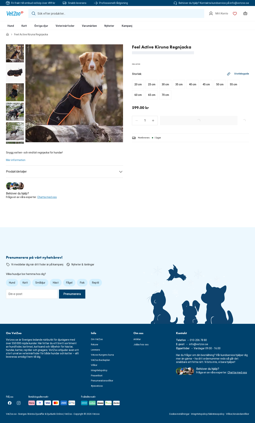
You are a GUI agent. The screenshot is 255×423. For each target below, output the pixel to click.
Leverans (95, 350)
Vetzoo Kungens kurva (102, 355)
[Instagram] (18, 403)
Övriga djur (41, 25)
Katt (24, 25)
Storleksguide (241, 73)
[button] (136, 120)
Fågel (69, 282)
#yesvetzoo (97, 386)
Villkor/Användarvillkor (237, 414)
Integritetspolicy (99, 370)
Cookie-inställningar (179, 414)
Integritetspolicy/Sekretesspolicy (207, 414)
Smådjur (40, 282)
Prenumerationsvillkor (102, 380)
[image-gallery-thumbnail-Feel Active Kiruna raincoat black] (15, 53)
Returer (94, 344)
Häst (56, 282)
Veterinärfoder (65, 25)
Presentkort (96, 375)
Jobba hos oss (141, 344)
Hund (10, 25)
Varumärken (89, 25)
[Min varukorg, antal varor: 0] (245, 13)
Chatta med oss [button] (47, 197)
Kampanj (127, 25)
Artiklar (137, 339)
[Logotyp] (15, 13)
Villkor (94, 365)
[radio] (138, 84)
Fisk (82, 282)
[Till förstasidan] (7, 34)
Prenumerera (72, 294)
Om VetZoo (97, 339)
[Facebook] (9, 403)
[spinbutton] (145, 120)
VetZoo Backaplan (100, 360)
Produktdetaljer (16, 171)
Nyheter (109, 25)
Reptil (95, 282)
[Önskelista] (235, 13)
